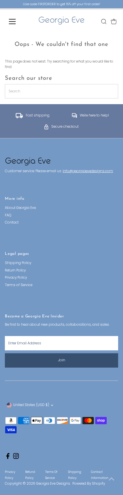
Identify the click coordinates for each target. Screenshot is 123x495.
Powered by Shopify (88, 483)
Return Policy (15, 270)
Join (61, 360)
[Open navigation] (18, 21)
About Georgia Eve (20, 207)
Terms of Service (18, 285)
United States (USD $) (31, 405)
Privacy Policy (16, 277)
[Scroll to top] (111, 479)
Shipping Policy (18, 263)
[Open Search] (103, 21)
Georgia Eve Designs (53, 483)
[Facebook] (8, 458)
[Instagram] (16, 458)
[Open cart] (114, 21)
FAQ (8, 215)
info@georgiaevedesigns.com (88, 171)
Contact (12, 222)
